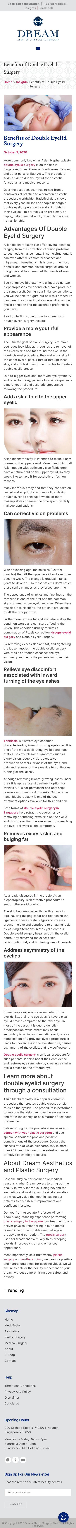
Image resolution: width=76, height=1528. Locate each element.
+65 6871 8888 (55, 4)
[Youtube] (23, 1460)
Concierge (12, 1403)
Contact (10, 1360)
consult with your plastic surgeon (28, 1132)
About (9, 1349)
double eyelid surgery (19, 165)
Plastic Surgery (15, 1337)
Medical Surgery (16, 1343)
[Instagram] (15, 1460)
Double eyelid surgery (20, 1054)
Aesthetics (12, 1331)
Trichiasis (11, 741)
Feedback (46, 8)
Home (8, 82)
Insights (30, 8)
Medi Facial (12, 1325)
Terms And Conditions (20, 1386)
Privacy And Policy (18, 1391)
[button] (38, 48)
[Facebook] (8, 1460)
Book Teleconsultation (24, 4)
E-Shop (10, 1355)
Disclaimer (12, 1397)
